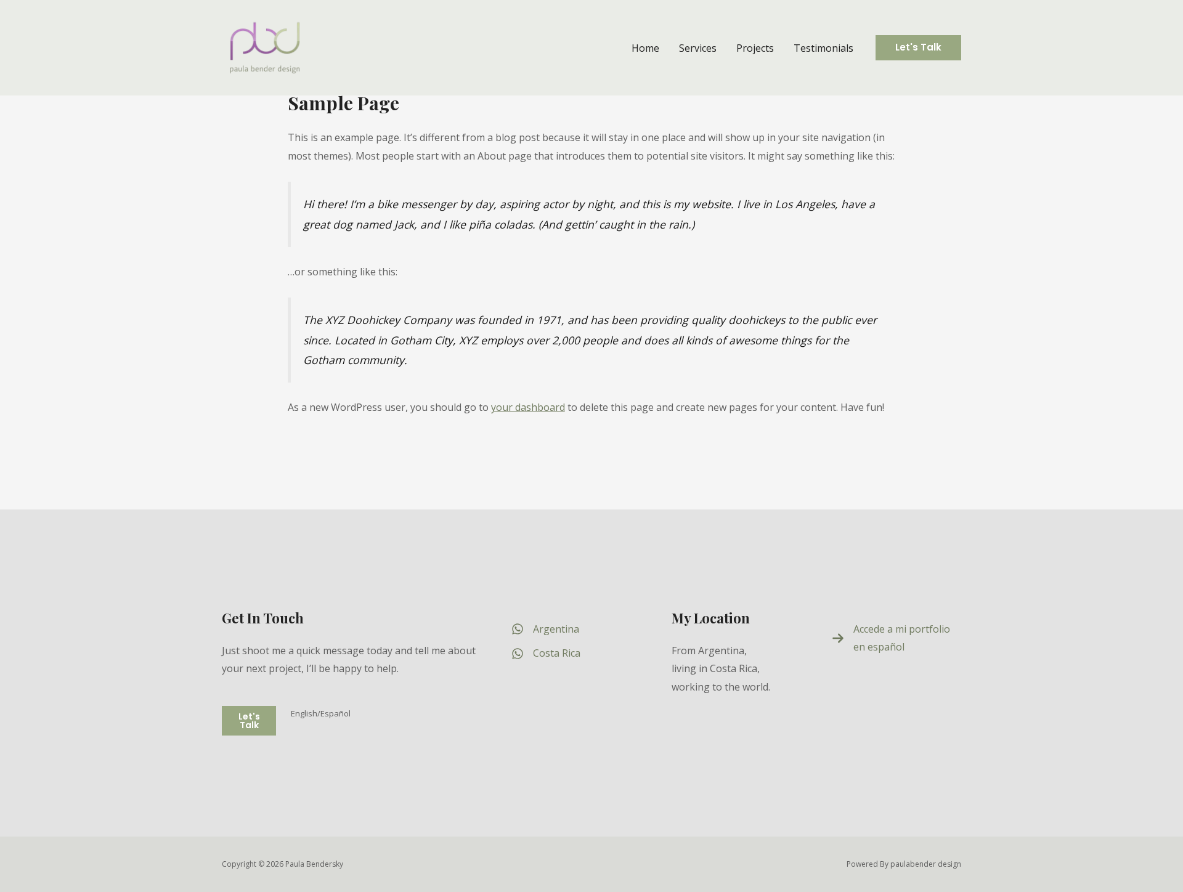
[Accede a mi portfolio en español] (896, 638)
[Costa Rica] (545, 653)
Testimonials (823, 48)
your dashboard (528, 407)
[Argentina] (545, 629)
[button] (918, 47)
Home (645, 48)
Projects (755, 48)
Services (698, 48)
